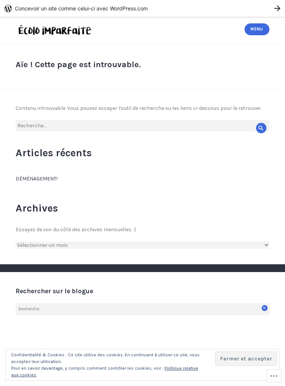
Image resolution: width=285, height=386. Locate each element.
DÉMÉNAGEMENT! (37, 179)
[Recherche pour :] (142, 125)
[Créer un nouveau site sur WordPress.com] (142, 8)
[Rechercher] (261, 128)
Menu (256, 29)
